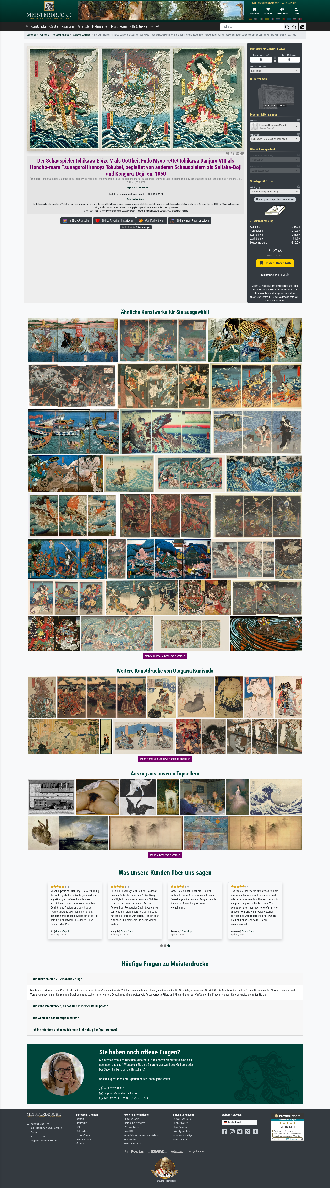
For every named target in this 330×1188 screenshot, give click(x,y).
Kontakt (154, 26)
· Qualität (128, 1131)
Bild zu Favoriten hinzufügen (116, 220)
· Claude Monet (180, 1123)
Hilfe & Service (138, 26)
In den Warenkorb (277, 263)
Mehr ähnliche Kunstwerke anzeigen (165, 656)
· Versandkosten (132, 1127)
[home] (27, 26)
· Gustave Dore (180, 1139)
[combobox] (275, 70)
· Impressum (81, 1123)
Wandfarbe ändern (154, 220)
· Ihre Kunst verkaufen (134, 1123)
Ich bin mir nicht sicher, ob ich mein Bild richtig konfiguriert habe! (74, 1030)
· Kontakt (79, 1118)
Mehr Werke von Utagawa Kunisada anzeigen (165, 758)
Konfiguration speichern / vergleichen (276, 199)
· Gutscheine (130, 1139)
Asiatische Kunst (61, 34)
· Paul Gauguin (180, 1127)
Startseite (31, 34)
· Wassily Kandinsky (182, 1131)
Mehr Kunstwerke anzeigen (165, 855)
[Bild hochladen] (302, 26)
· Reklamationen (83, 1139)
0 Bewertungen (142, 227)
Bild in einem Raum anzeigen (191, 220)
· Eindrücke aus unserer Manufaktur (141, 1135)
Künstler (54, 26)
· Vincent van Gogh (182, 1118)
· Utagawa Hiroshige (182, 1135)
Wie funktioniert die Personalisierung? (57, 979)
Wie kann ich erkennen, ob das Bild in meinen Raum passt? (70, 1006)
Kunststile (83, 26)
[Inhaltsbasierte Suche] (294, 26)
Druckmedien (119, 26)
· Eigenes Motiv (131, 1118)
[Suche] (287, 26)
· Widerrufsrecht (82, 1135)
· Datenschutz (81, 1131)
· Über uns (80, 1143)
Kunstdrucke (38, 26)
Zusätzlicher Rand (258, 66)
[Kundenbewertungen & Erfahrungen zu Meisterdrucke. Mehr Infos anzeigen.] (287, 1126)
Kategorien (68, 26)
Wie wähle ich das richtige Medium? (55, 1018)
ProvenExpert (69, 931)
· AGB (78, 1127)
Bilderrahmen (100, 26)
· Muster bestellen (132, 1143)
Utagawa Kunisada (81, 34)
